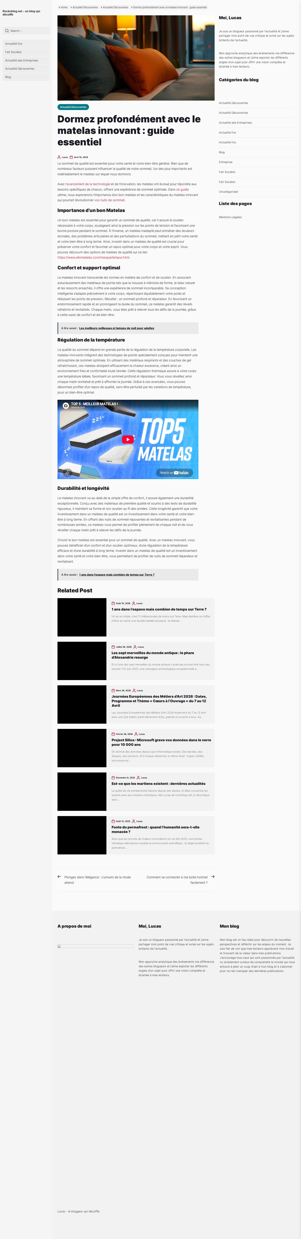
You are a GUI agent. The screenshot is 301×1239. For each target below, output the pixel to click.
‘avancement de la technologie (88, 184)
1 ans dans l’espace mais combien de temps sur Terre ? (159, 609)
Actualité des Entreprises (21, 60)
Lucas (65, 157)
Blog (8, 77)
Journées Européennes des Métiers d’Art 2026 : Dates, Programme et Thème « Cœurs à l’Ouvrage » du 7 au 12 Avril (159, 701)
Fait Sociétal (13, 52)
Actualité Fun (13, 43)
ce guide (182, 189)
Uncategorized (228, 191)
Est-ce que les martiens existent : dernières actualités (159, 784)
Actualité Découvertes (19, 68)
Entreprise (225, 162)
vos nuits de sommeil (109, 200)
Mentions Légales (230, 217)
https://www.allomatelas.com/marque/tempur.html (93, 257)
